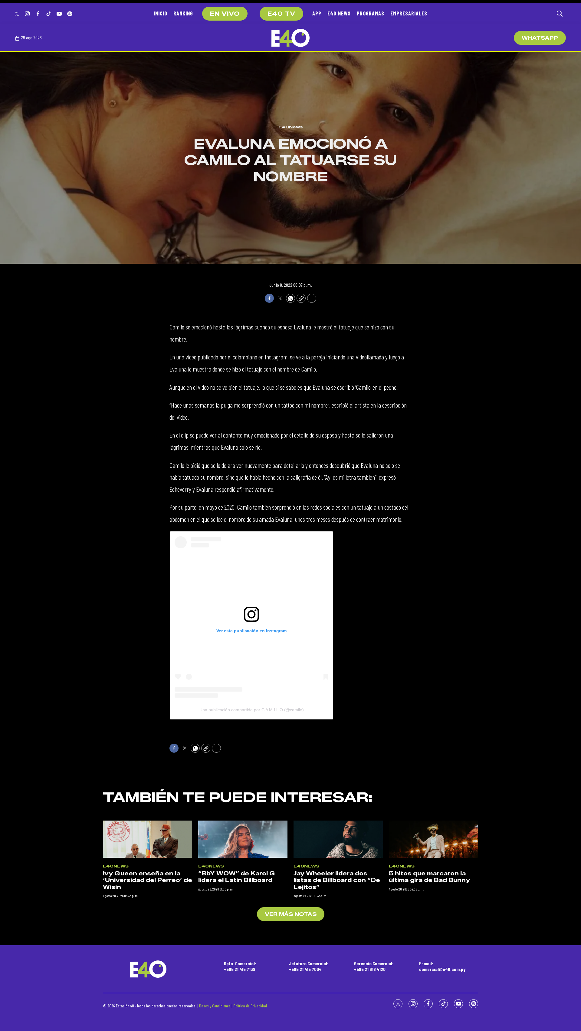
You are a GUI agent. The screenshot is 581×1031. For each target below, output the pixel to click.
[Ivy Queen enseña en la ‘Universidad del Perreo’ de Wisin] (147, 839)
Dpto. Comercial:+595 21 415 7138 (240, 966)
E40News (290, 126)
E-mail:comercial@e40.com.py (442, 966)
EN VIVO (225, 14)
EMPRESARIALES (408, 13)
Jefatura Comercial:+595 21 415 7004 (308, 966)
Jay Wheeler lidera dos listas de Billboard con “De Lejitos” (337, 880)
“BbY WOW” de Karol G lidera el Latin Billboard (236, 877)
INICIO (160, 13)
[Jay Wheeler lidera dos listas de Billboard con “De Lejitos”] (338, 839)
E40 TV (281, 14)
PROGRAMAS (370, 13)
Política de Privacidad (250, 1005)
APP (316, 13)
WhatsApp (540, 38)
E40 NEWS (339, 13)
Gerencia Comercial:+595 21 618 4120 (373, 966)
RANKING (183, 13)
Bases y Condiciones (215, 1005)
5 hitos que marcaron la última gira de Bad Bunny (429, 877)
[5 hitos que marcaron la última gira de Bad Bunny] (433, 839)
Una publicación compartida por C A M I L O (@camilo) (251, 709)
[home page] (290, 38)
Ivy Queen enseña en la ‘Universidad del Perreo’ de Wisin (147, 880)
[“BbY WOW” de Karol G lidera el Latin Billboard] (242, 839)
